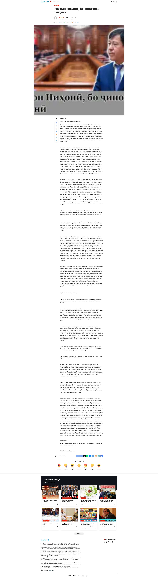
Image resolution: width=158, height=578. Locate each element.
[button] (75, 22)
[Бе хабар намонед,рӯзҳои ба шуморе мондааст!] (88, 492)
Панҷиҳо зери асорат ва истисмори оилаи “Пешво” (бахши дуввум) (87, 524)
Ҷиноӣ (48, 520)
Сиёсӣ (44, 520)
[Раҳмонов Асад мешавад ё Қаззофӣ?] (50, 492)
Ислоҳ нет (61, 17)
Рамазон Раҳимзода (70, 450)
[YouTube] (112, 1)
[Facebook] (110, 1)
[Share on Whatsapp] (64, 22)
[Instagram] (113, 1)
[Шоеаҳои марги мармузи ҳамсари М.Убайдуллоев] (107, 514)
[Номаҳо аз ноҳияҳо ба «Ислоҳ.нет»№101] (69, 492)
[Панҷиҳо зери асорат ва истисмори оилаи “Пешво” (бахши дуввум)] (88, 514)
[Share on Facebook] (59, 22)
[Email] (72, 22)
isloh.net (50, 543)
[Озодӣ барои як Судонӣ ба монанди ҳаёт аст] (69, 514)
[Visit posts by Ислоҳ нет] (55, 18)
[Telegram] (115, 1)
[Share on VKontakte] (67, 22)
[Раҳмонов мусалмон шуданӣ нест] (50, 514)
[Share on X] (62, 22)
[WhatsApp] (116, 1)
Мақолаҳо (56, 5)
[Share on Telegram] (70, 22)
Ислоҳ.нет (51, 570)
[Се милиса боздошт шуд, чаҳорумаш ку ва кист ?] (107, 492)
